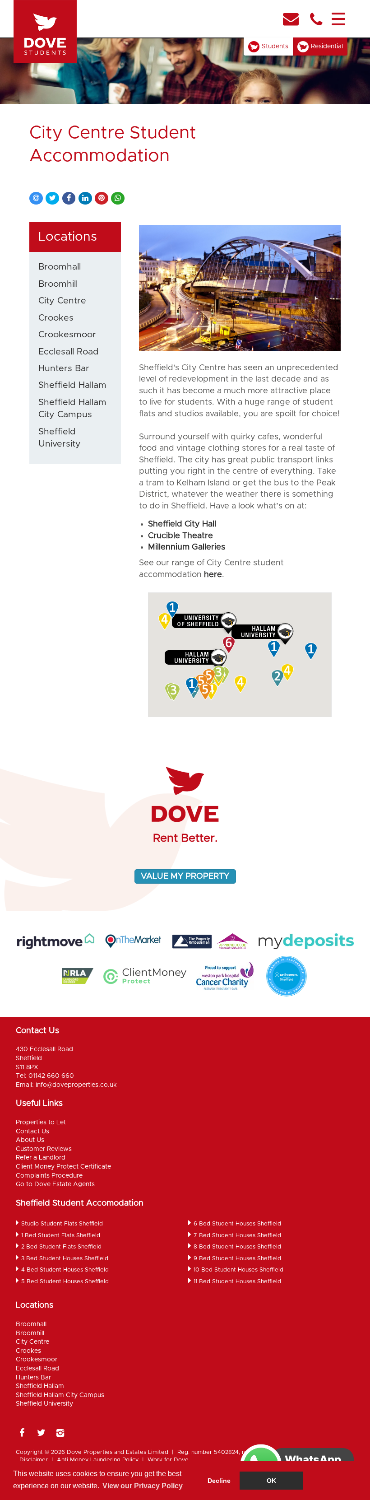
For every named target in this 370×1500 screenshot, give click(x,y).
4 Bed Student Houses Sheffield (65, 1270)
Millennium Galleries (186, 547)
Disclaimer (33, 1460)
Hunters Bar (63, 368)
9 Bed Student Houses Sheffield (237, 1259)
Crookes (56, 317)
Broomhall (59, 266)
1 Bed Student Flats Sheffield (60, 1236)
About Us (30, 1140)
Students (275, 46)
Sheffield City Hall (182, 524)
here (213, 575)
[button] (174, 692)
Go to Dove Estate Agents (55, 1184)
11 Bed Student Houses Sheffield (237, 1282)
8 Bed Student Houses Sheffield (237, 1247)
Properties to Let (41, 1122)
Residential (327, 46)
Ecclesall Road (68, 351)
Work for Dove (168, 1460)
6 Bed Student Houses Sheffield (237, 1224)
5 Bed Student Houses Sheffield (65, 1282)
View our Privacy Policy (142, 1486)
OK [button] (271, 1480)
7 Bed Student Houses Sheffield (237, 1236)
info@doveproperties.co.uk (76, 1085)
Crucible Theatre (180, 536)
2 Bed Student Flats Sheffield (61, 1247)
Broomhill (58, 284)
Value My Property (185, 876)
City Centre (62, 300)
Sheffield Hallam (72, 385)
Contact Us (32, 1131)
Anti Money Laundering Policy (98, 1460)
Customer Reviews (44, 1149)
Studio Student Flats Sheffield (62, 1224)
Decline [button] (219, 1480)
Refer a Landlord (40, 1158)
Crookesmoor (67, 334)
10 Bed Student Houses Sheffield (238, 1270)
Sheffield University (59, 437)
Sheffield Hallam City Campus (72, 408)
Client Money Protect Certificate (63, 1167)
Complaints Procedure (49, 1176)
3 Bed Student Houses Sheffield (64, 1259)
